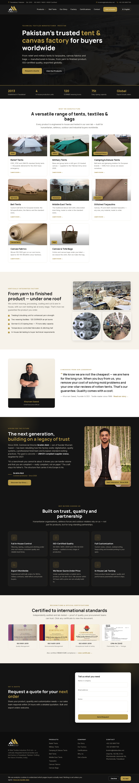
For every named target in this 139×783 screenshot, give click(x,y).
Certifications (85, 9)
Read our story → (121, 396)
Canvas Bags (54, 768)
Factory (74, 9)
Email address (83, 690)
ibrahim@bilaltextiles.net (115, 750)
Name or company (84, 681)
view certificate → (85, 653)
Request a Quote (32, 71)
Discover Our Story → (19, 482)
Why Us (80, 754)
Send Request (103, 717)
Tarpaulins (52, 761)
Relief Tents (53, 743)
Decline (114, 778)
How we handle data (21, 780)
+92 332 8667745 (112, 743)
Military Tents (54, 747)
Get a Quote (110, 9)
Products (40, 9)
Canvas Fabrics (54, 764)
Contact (97, 9)
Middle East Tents (55, 757)
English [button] (127, 9)
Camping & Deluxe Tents (58, 750)
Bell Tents (52, 9)
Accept (126, 778)
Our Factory (82, 747)
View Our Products (54, 71)
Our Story (63, 9)
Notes (80, 699)
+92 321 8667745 (112, 747)
